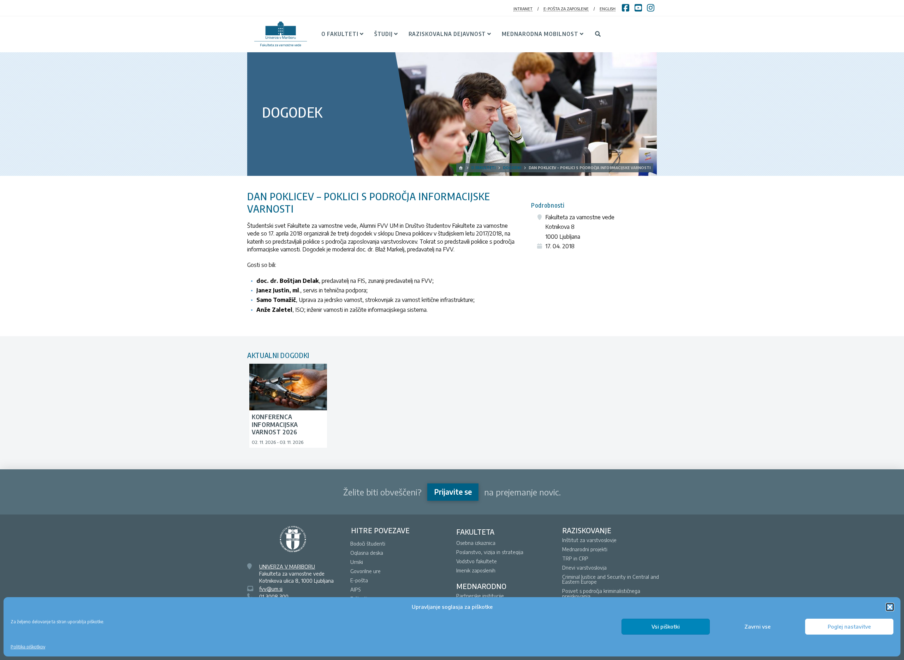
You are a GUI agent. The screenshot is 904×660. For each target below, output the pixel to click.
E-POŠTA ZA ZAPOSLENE (566, 8)
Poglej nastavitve (849, 626)
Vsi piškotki (666, 626)
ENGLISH (607, 8)
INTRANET (523, 8)
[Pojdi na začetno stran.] (461, 168)
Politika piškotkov (28, 646)
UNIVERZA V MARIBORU (287, 566)
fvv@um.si (270, 588)
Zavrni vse (757, 626)
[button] (889, 607)
